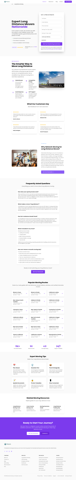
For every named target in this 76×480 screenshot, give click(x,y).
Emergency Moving (25, 461)
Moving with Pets (59, 459)
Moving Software (68, 475)
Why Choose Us (7, 464)
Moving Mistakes (59, 468)
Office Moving (24, 459)
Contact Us (44, 433)
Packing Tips (41, 466)
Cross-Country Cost (43, 459)
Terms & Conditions (48, 475)
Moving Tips (41, 468)
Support (54, 475)
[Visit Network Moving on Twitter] (7, 451)
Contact (61, 1)
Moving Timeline (59, 463)
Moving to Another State (61, 461)
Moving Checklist (42, 464)
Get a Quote (68, 1)
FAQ (5, 466)
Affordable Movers (59, 464)
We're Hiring (6, 463)
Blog (57, 1)
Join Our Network (60, 475)
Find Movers (24, 463)
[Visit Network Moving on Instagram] (9, 451)
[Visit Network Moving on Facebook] (4, 451)
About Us (6, 457)
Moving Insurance (59, 457)
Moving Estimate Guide (43, 461)
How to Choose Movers (43, 463)
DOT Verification (42, 470)
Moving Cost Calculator (43, 457)
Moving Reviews (59, 466)
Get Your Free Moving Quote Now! (51, 44)
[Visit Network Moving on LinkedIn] (11, 451)
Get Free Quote (25, 464)
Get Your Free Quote (38, 271)
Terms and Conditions (57, 49)
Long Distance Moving (26, 457)
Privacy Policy (48, 49)
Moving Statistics (59, 470)
